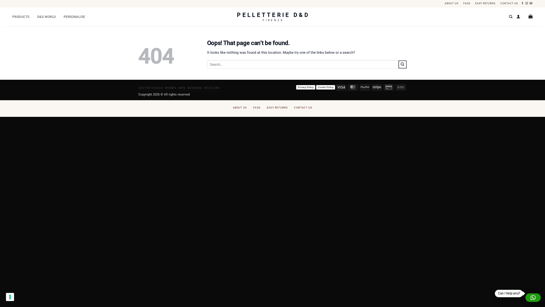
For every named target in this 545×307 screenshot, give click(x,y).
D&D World (46, 17)
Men (182, 88)
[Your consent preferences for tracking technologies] (10, 297)
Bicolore (212, 88)
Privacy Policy (306, 87)
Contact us (509, 3)
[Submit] (403, 64)
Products (21, 17)
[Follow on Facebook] (522, 3)
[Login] (518, 16)
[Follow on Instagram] (526, 3)
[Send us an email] (531, 3)
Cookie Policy (325, 87)
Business (195, 88)
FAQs (466, 3)
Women (170, 88)
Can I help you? (509, 293)
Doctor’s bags (150, 88)
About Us (451, 3)
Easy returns (485, 3)
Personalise (74, 17)
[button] (510, 17)
